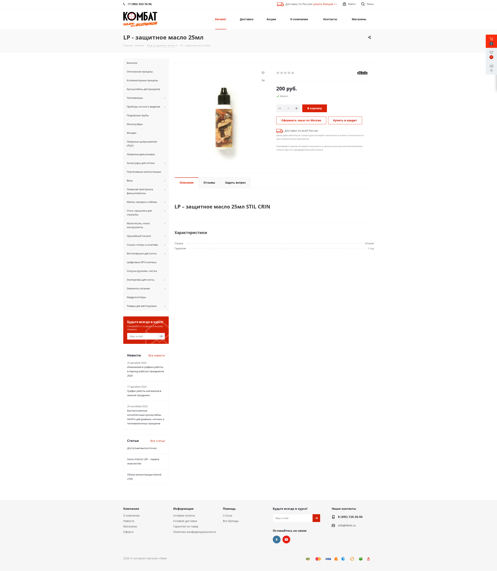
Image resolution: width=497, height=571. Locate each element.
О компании (131, 515)
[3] (285, 72)
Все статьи (157, 441)
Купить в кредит (345, 120)
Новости (128, 521)
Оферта (128, 532)
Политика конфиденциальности (194, 532)
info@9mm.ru (347, 525)
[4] (289, 72)
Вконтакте (277, 539)
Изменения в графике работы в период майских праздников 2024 (145, 371)
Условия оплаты (184, 515)
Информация (183, 509)
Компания (131, 509)
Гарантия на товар (185, 526)
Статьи (227, 515)
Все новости (157, 355)
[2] (282, 72)
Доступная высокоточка (141, 448)
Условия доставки (185, 521)
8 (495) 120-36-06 (350, 517)
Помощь (229, 509)
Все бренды (231, 521)
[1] (278, 72)
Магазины (130, 526)
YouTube (286, 539)
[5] (293, 72)
